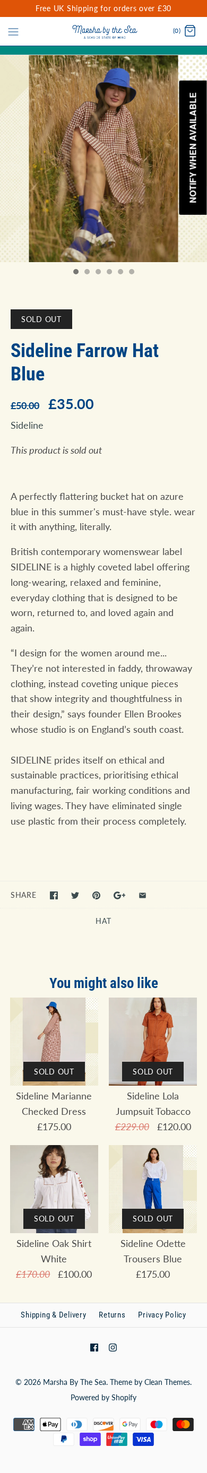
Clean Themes (167, 1382)
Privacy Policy (162, 1315)
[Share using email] (142, 895)
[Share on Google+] (120, 895)
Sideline (27, 425)
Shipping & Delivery (53, 1315)
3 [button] (97, 272)
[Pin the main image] (96, 895)
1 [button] (75, 272)
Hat (103, 920)
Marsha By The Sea (74, 1382)
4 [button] (109, 272)
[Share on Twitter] (75, 895)
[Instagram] (113, 1347)
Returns (112, 1315)
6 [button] (131, 272)
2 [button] (86, 272)
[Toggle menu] (13, 31)
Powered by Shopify (103, 1397)
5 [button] (120, 272)
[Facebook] (94, 1347)
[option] (103, 158)
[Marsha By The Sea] (104, 31)
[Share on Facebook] (54, 895)
